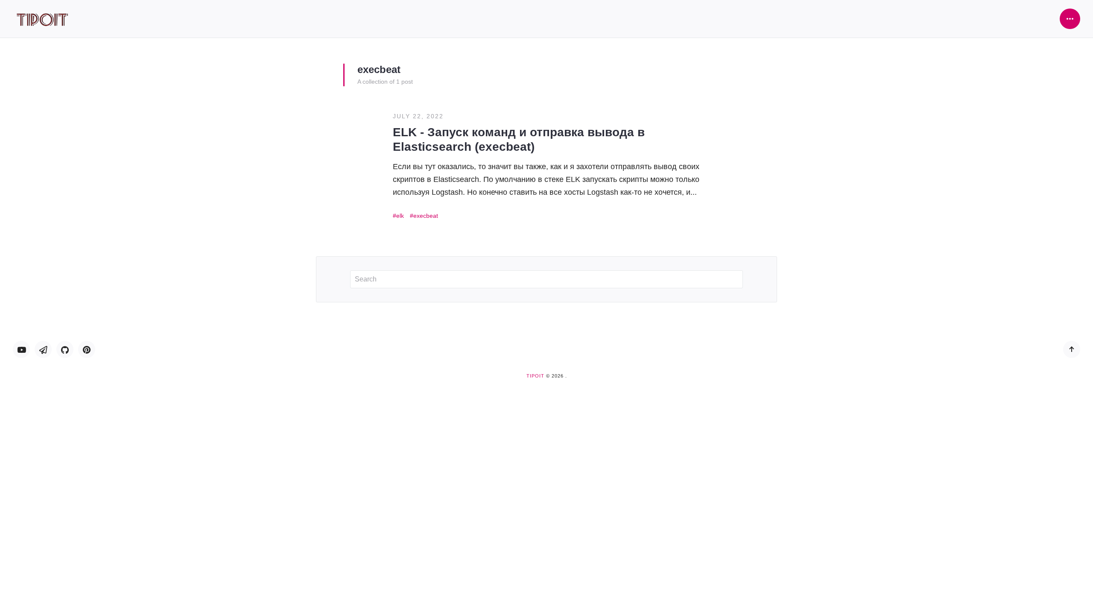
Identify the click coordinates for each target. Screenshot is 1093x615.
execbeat (425, 215)
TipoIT (535, 375)
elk (400, 215)
